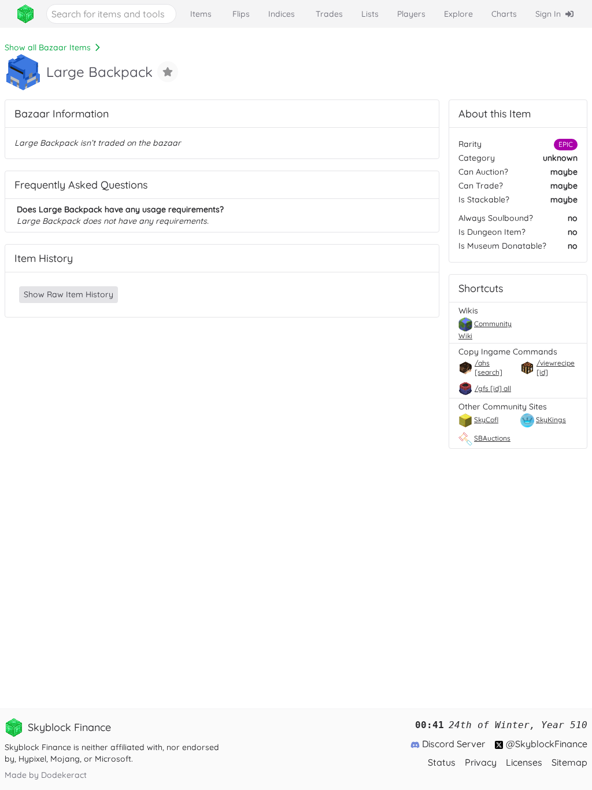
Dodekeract (64, 775)
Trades (329, 14)
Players (411, 14)
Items (201, 14)
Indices (281, 14)
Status (442, 762)
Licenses (524, 762)
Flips (241, 14)
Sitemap (569, 762)
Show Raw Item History (68, 294)
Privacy (481, 762)
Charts (504, 14)
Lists (370, 14)
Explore (458, 14)
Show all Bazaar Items (48, 47)
